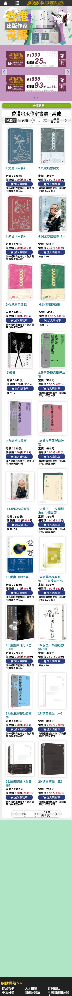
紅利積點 (54, 988)
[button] (67, 72)
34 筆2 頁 (56, 120)
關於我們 (8, 988)
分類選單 (38, 105)
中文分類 (8, 992)
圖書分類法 (32, 992)
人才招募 (31, 988)
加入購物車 (21, 184)
